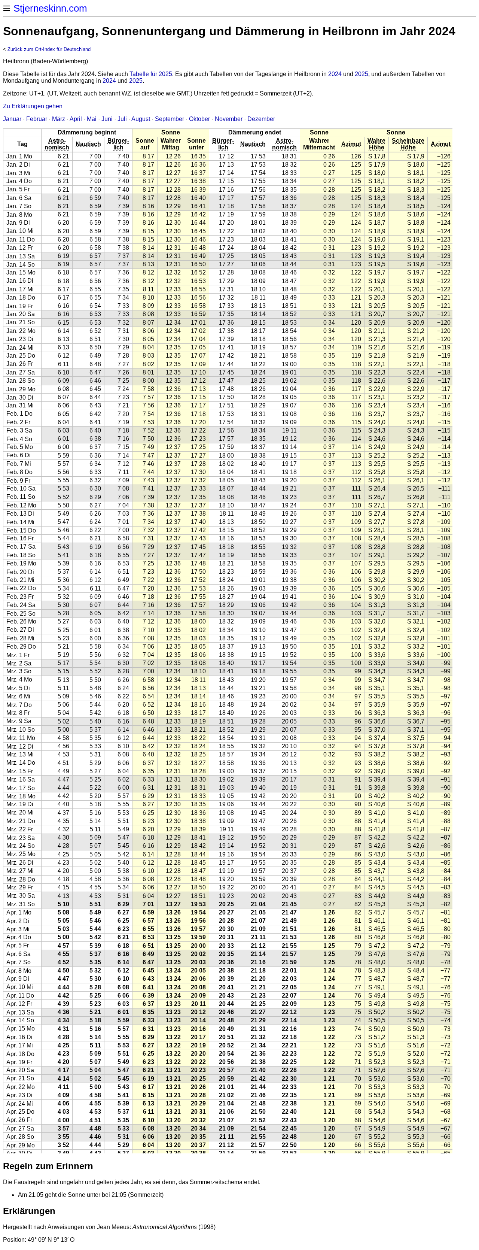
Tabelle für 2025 (150, 74)
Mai (92, 119)
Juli (122, 119)
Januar (12, 119)
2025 (361, 74)
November (228, 119)
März (58, 119)
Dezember (261, 119)
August (140, 119)
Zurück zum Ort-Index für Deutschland (49, 49)
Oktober (199, 119)
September (169, 119)
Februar (36, 119)
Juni (107, 119)
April (76, 119)
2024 (335, 74)
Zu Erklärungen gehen (32, 106)
